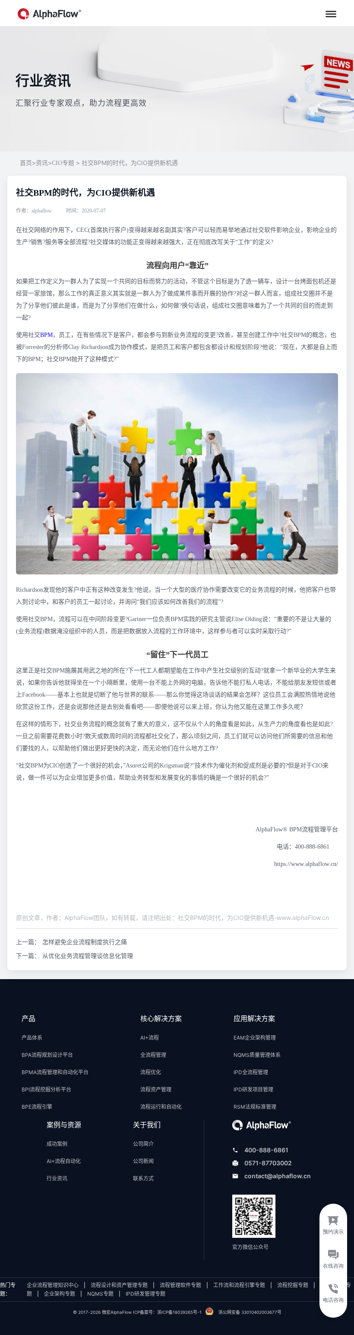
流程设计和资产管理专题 (119, 1285)
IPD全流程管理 (251, 1072)
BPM (46, 335)
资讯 (42, 163)
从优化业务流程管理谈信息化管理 (87, 955)
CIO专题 (63, 163)
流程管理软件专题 (180, 1285)
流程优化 (150, 1072)
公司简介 (143, 1144)
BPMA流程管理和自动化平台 (55, 1072)
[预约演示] (333, 1223)
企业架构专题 (59, 1294)
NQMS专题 (100, 1294)
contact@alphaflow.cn (277, 1176)
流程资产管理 (155, 1089)
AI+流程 (149, 1037)
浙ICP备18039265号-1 (179, 1312)
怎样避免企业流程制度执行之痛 (84, 941)
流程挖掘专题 (292, 1285)
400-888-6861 (266, 1150)
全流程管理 (153, 1055)
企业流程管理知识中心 (53, 1285)
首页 (28, 163)
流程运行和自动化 (161, 1107)
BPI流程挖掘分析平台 (46, 1089)
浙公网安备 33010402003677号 (249, 1312)
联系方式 (143, 1178)
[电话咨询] (333, 1299)
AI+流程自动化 (64, 1161)
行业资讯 (57, 1178)
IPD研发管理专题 (145, 1294)
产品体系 (32, 1037)
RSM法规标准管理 (255, 1107)
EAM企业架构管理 (255, 1037)
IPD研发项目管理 (253, 1089)
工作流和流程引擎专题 (239, 1285)
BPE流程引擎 (37, 1107)
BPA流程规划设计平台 (47, 1055)
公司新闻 (143, 1161)
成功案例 (57, 1144)
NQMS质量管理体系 (257, 1055)
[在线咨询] (333, 1261)
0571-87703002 (268, 1163)
